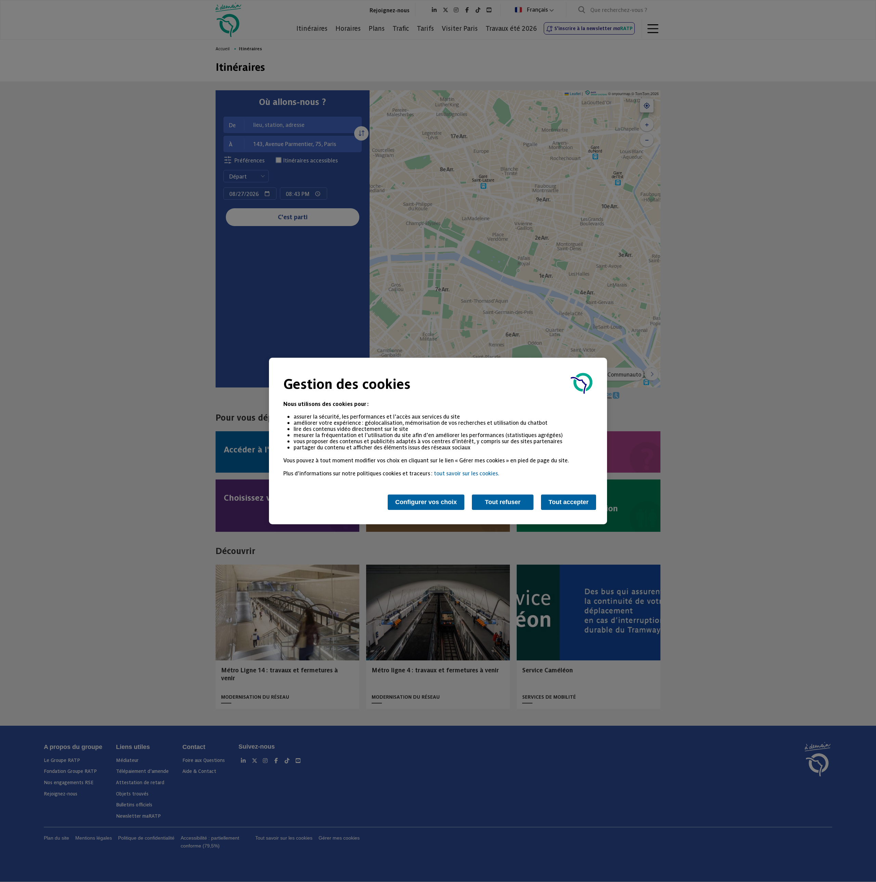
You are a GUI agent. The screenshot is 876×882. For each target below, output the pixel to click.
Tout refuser (502, 502)
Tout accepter (569, 502)
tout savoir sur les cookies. (466, 473)
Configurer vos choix (426, 502)
